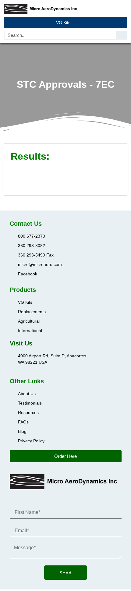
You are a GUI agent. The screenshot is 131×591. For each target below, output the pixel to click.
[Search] (121, 35)
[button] (123, 9)
